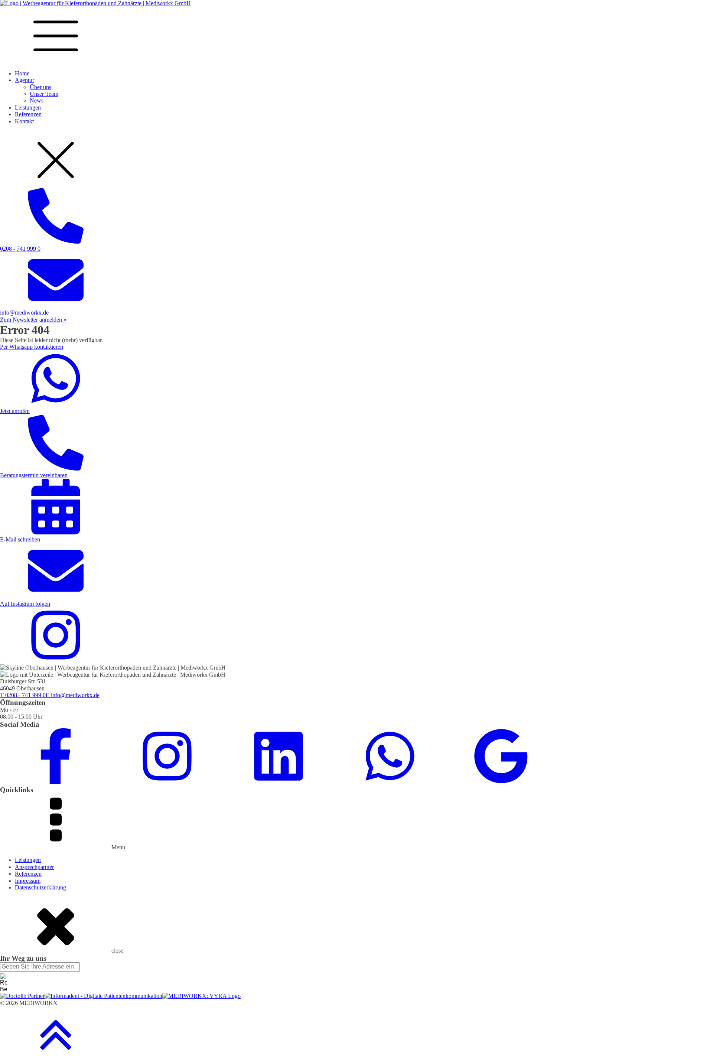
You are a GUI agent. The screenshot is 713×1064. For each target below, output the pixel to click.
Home (22, 73)
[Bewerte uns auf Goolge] (501, 782)
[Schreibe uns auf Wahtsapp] (390, 782)
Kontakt (24, 121)
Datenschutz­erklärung (40, 887)
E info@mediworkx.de (73, 695)
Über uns (40, 87)
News (36, 100)
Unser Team (44, 94)
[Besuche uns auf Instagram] (167, 782)
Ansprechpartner (34, 867)
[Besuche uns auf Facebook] (55, 782)
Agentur (24, 80)
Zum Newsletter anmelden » (33, 319)
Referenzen (28, 114)
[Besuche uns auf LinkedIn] (278, 782)
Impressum (27, 881)
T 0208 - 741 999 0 (23, 695)
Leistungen (28, 107)
